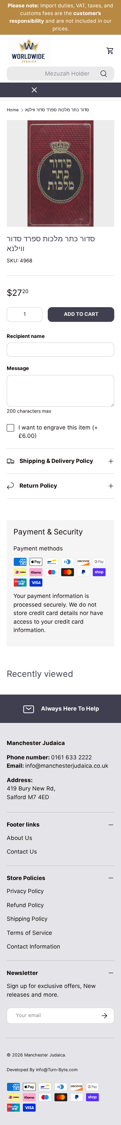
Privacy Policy (25, 891)
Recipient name (26, 336)
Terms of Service (29, 932)
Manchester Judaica (44, 1054)
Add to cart (81, 314)
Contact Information (33, 946)
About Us (19, 838)
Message (18, 368)
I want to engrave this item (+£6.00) (58, 432)
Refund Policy (25, 905)
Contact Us (22, 851)
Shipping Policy (27, 918)
